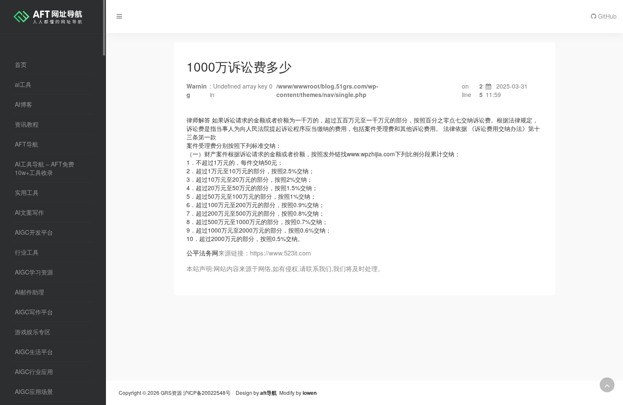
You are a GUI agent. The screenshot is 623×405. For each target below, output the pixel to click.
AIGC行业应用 (34, 371)
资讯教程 (27, 124)
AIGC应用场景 (34, 391)
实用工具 (27, 192)
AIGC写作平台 (34, 312)
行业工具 (27, 252)
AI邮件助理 (29, 292)
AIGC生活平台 (34, 351)
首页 (21, 64)
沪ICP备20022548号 (207, 392)
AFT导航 (26, 144)
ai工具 (23, 84)
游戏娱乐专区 (32, 331)
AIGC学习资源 (34, 272)
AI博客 (23, 104)
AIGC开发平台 (34, 232)
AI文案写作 (29, 212)
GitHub (606, 16)
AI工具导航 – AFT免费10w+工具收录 (44, 168)
